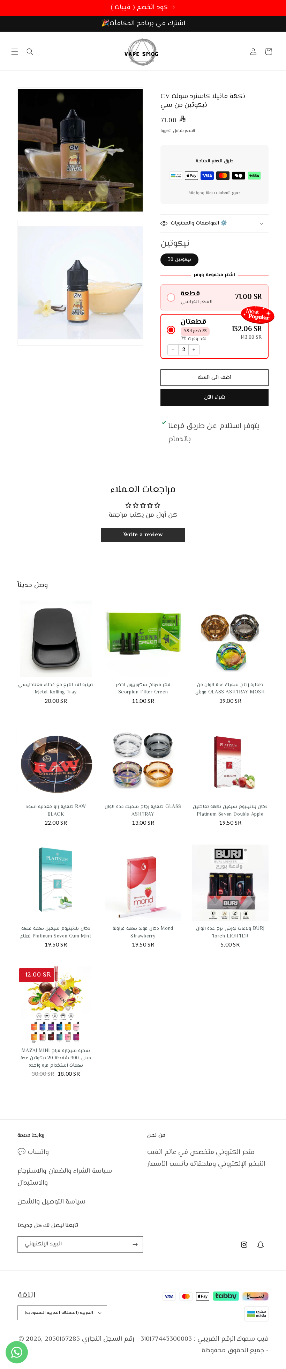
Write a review (143, 535)
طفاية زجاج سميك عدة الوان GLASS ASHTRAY (143, 810)
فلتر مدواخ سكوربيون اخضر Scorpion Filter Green (143, 688)
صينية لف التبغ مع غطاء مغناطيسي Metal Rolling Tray (56, 688)
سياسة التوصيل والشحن (51, 1202)
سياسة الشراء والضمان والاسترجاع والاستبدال (64, 1177)
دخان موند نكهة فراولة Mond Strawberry (143, 932)
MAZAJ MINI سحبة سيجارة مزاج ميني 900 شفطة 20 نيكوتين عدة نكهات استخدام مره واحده (56, 1058)
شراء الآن (214, 397)
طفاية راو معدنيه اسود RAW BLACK (56, 810)
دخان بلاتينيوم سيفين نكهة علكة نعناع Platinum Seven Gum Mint (55, 932)
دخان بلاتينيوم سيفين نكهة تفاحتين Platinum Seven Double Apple (230, 810)
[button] (14, 51)
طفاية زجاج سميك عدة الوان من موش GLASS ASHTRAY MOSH (230, 688)
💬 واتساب (33, 1152)
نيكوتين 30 (179, 260)
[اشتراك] (135, 1244)
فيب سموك (252, 1339)
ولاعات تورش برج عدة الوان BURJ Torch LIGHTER (230, 932)
